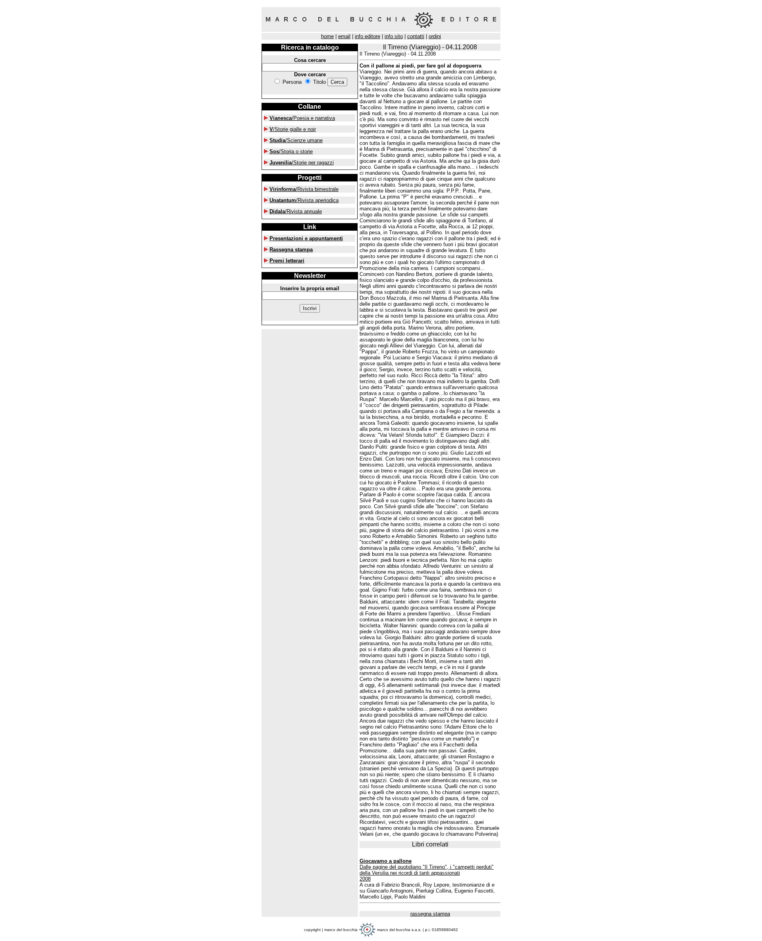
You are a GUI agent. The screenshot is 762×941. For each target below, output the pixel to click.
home (327, 36)
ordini (435, 36)
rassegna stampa (430, 914)
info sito (394, 36)
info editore (367, 36)
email (344, 36)
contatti (415, 36)
